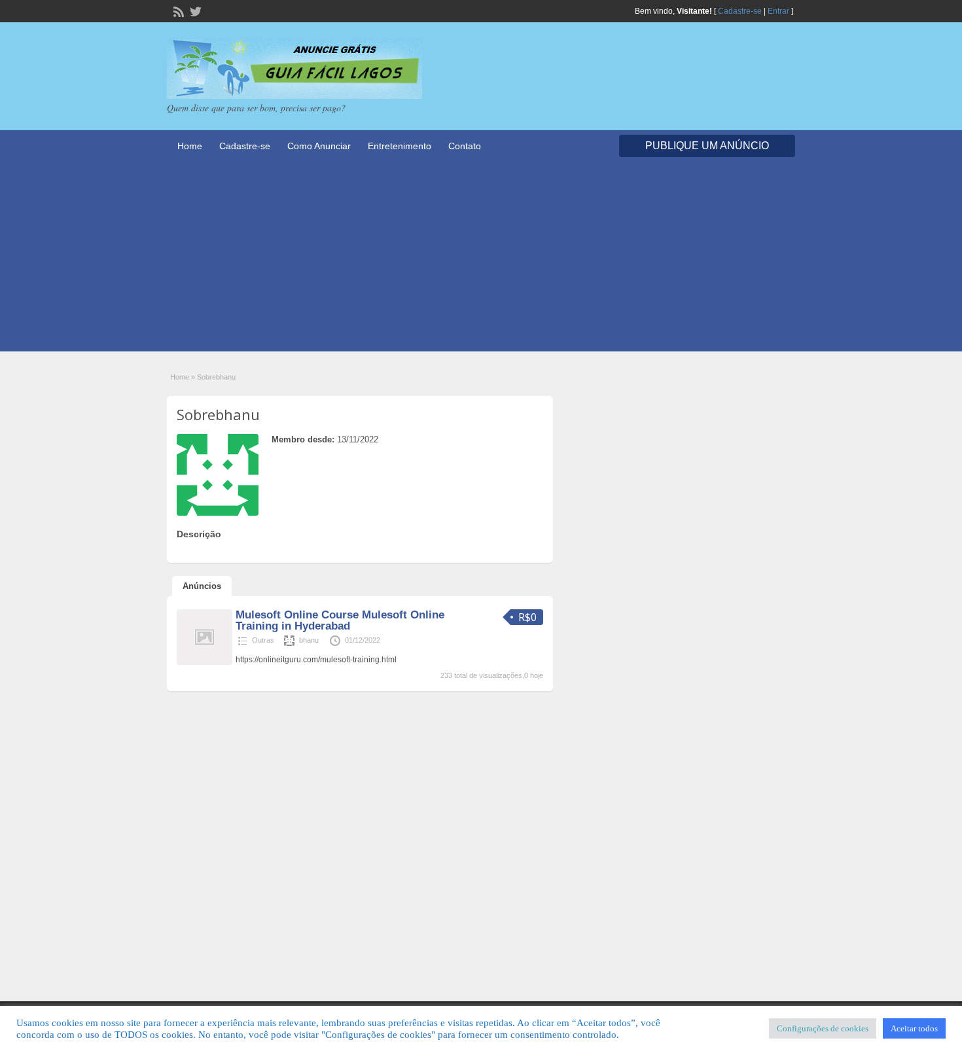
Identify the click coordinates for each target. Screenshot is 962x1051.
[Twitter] (194, 10)
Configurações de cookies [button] (822, 1028)
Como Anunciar (319, 146)
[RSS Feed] (177, 10)
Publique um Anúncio (707, 145)
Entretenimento (399, 146)
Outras (263, 640)
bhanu (309, 640)
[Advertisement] (481, 259)
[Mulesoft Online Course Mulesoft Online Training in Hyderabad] (204, 662)
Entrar (778, 11)
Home (189, 146)
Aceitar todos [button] (914, 1028)
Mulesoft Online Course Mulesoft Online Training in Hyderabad (340, 620)
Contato (464, 146)
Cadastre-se (740, 11)
